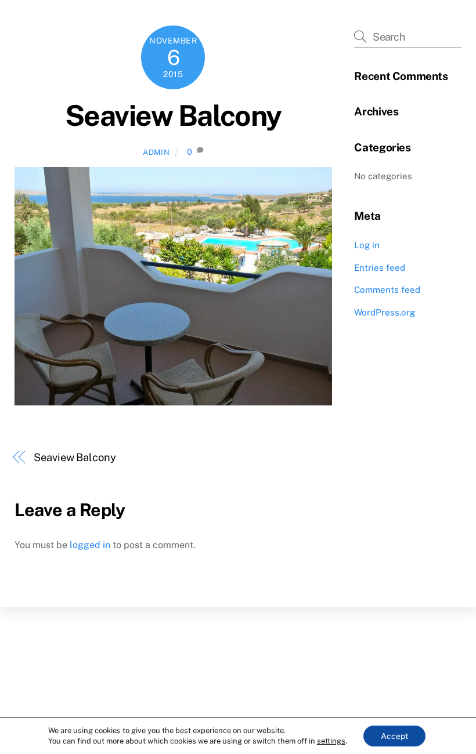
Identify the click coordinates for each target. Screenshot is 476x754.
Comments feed (387, 290)
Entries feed (379, 268)
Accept (394, 736)
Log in (367, 245)
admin (156, 152)
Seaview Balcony (173, 115)
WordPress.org (384, 312)
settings (331, 741)
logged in (90, 544)
